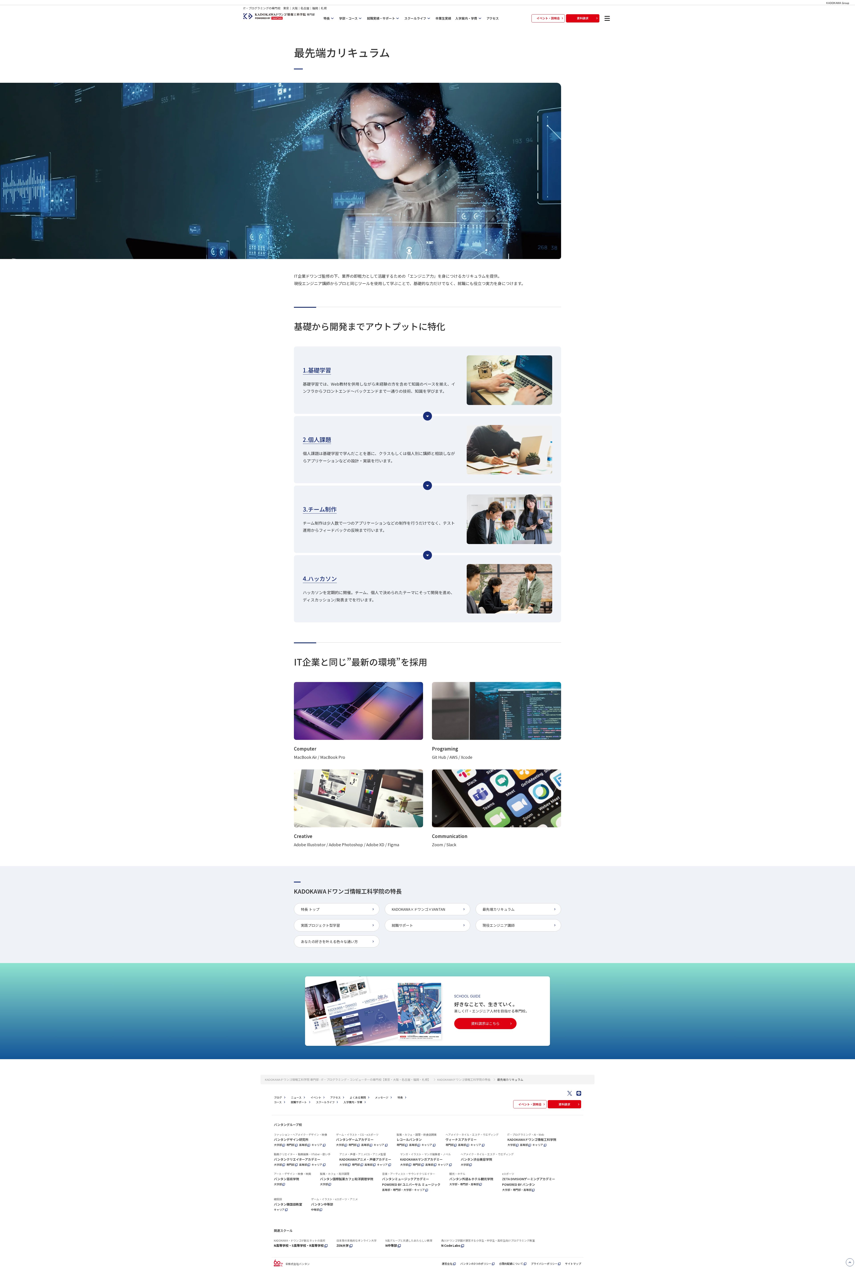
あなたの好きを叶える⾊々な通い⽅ (329, 941)
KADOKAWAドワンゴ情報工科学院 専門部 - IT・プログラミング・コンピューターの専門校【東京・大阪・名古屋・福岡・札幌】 (348, 1079)
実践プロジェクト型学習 (320, 925)
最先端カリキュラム (498, 909)
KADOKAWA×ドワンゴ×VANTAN (418, 909)
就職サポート (402, 925)
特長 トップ (310, 909)
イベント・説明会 (548, 18)
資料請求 (582, 18)
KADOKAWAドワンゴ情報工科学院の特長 (464, 1079)
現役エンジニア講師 (498, 925)
